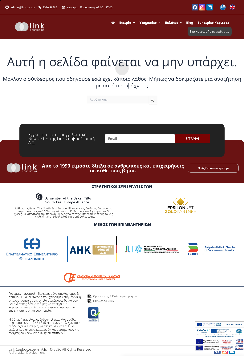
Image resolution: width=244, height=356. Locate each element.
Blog (189, 23)
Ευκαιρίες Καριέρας (213, 23)
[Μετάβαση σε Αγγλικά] (232, 7)
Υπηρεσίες (148, 23)
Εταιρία (125, 23)
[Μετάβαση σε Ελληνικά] (223, 7)
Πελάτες (171, 23)
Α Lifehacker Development (27, 352)
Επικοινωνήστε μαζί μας (209, 31)
